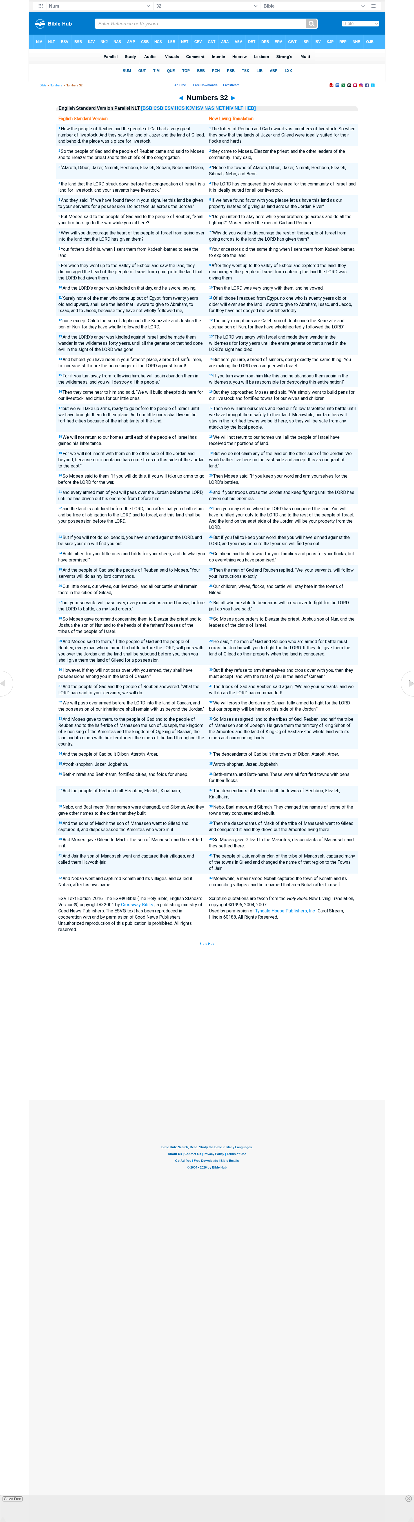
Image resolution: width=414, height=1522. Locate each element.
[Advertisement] (207, 1058)
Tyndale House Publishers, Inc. (285, 911)
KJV (190, 108)
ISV (199, 108)
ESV (169, 108)
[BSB (146, 108)
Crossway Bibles (138, 904)
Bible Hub (207, 944)
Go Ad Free (12, 1499)
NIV (229, 108)
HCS (180, 108)
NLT (239, 108)
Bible (43, 85)
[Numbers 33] (407, 696)
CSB (158, 108)
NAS (209, 108)
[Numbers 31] (7, 696)
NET (220, 108)
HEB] (250, 108)
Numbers (56, 85)
